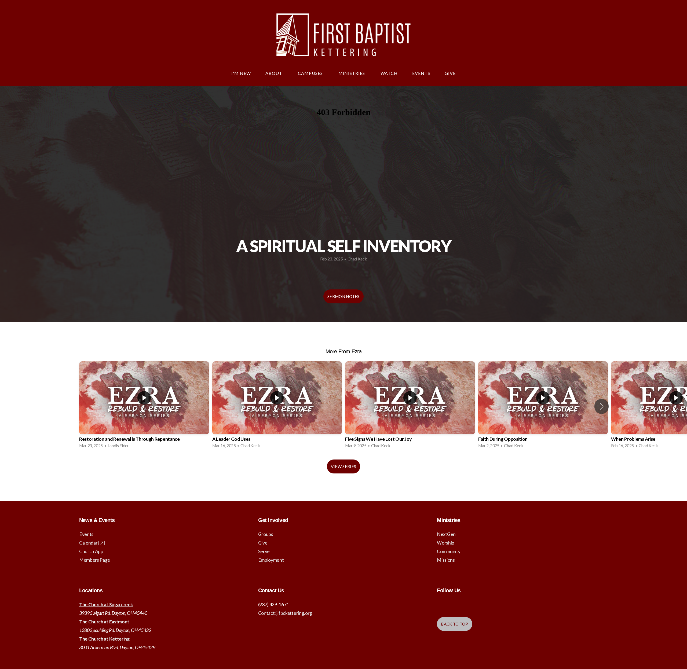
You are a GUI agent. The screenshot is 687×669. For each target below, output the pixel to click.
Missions (446, 560)
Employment (271, 560)
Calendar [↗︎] (92, 543)
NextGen (446, 534)
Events (421, 73)
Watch (389, 73)
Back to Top (454, 624)
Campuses (311, 73)
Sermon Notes (343, 296)
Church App (91, 551)
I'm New (241, 73)
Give (450, 73)
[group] (144, 406)
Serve (264, 551)
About (274, 73)
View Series (343, 466)
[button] (601, 406)
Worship (445, 543)
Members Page (94, 560)
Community (448, 551)
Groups (265, 534)
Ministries (352, 73)
